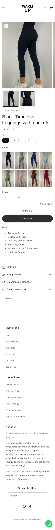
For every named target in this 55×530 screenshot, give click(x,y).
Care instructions (14, 397)
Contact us (11, 367)
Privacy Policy (12, 404)
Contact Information (15, 416)
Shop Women (12, 341)
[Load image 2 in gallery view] (27, 99)
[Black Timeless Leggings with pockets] (8, 160)
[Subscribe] (43, 496)
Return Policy (12, 385)
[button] (3, 9)
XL (32, 140)
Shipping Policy (13, 391)
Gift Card (10, 360)
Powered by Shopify (34, 519)
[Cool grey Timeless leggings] (21, 160)
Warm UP (23, 519)
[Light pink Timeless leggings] (21, 178)
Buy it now (27, 218)
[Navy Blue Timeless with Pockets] (34, 160)
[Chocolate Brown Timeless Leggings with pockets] (34, 178)
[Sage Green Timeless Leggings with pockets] (8, 178)
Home (8, 335)
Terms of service (14, 410)
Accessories (11, 354)
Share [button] (8, 298)
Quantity (5, 192)
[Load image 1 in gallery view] (10, 99)
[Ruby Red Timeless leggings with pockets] (46, 178)
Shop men (11, 348)
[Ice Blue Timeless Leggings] (46, 160)
